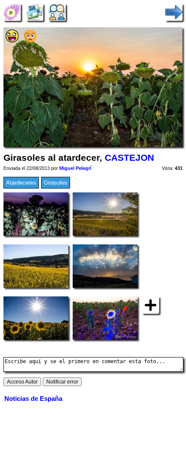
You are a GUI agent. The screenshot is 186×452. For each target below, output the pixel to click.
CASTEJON (129, 158)
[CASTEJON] (12, 12)
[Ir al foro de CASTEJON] (57, 12)
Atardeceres (21, 182)
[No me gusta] (30, 40)
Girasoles (55, 182)
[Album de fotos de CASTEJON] (34, 12)
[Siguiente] (174, 12)
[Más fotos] (150, 305)
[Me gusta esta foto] (12, 40)
